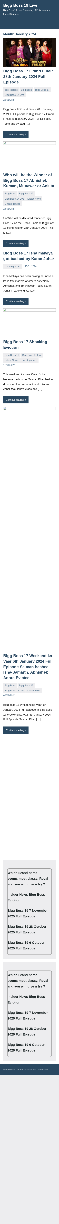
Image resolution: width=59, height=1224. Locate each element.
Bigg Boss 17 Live (14, 94)
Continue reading (15, 134)
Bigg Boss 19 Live (20, 5)
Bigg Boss (26, 89)
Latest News (34, 198)
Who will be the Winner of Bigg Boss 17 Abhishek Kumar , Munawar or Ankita (28, 180)
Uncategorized (12, 203)
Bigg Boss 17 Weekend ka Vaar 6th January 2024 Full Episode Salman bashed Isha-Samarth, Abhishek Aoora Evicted (28, 666)
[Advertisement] (29, 766)
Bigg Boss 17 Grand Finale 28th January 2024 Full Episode (28, 76)
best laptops (11, 89)
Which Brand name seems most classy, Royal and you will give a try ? (28, 878)
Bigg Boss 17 (42, 89)
